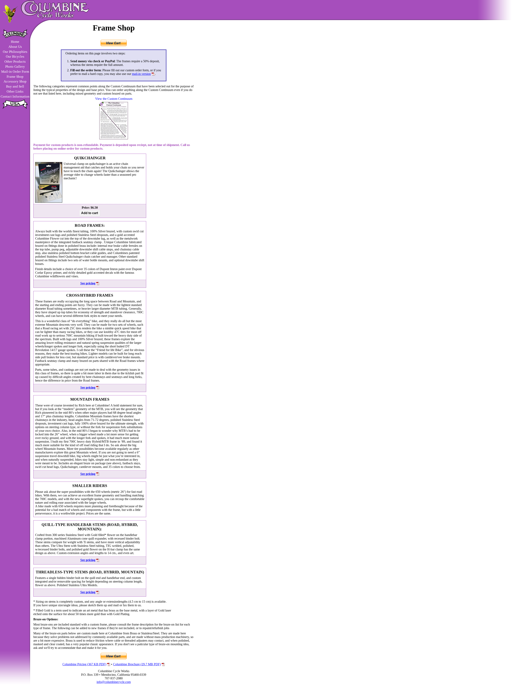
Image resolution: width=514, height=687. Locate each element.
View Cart (114, 43)
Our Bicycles (15, 56)
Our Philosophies (15, 52)
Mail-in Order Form (15, 71)
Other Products (15, 61)
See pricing (87, 283)
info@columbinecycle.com (114, 682)
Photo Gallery (15, 66)
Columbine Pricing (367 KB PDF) (84, 664)
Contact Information (15, 96)
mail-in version (141, 74)
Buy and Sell (15, 86)
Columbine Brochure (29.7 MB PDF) (137, 664)
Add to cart (89, 213)
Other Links (15, 91)
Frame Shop (15, 77)
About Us (15, 47)
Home (15, 42)
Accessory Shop (15, 81)
